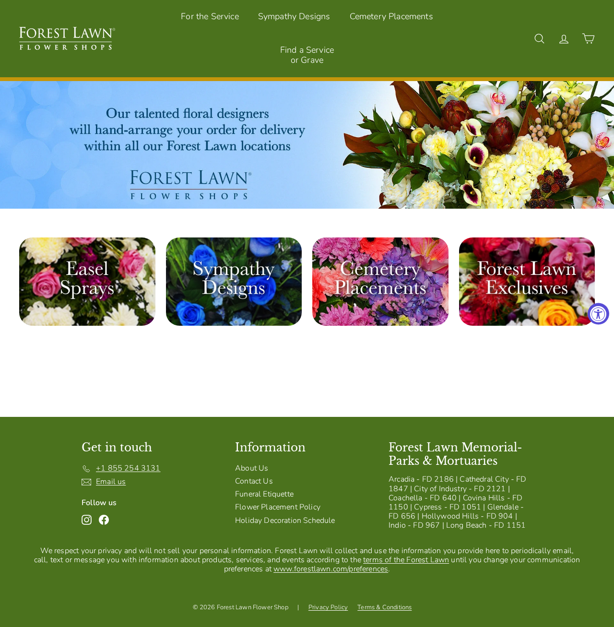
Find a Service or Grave (307, 55)
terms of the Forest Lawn (406, 560)
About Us (251, 468)
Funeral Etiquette (264, 494)
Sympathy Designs (294, 16)
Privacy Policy (328, 607)
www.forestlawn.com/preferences (330, 569)
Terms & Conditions (384, 607)
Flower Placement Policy (277, 507)
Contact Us (254, 481)
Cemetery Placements (391, 16)
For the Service (210, 16)
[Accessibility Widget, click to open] (598, 313)
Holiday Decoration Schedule (285, 520)
